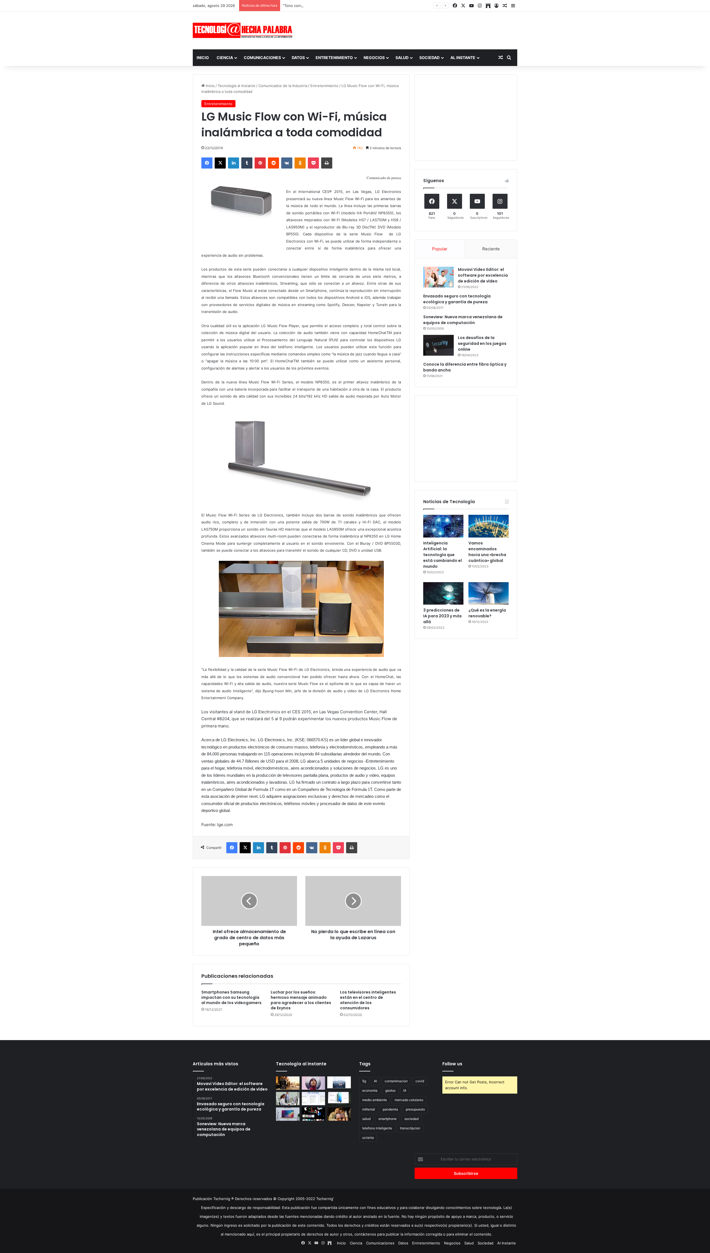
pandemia (390, 1109)
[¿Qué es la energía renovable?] (488, 593)
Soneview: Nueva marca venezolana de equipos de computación (463, 319)
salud (366, 1119)
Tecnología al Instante (236, 85)
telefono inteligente (377, 1128)
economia (369, 1090)
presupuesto (415, 1109)
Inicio (203, 57)
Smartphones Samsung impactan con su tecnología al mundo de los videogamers (231, 997)
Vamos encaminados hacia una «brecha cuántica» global (487, 551)
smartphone (387, 1119)
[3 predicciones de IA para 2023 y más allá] (443, 593)
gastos (390, 1090)
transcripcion (410, 1128)
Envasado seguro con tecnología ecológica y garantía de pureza (457, 299)
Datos (298, 57)
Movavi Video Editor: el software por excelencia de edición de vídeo (483, 275)
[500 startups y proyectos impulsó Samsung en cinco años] (313, 1114)
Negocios (374, 57)
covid (419, 1081)
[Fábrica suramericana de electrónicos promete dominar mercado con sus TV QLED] (288, 1114)
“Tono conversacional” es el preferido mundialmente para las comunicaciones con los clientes (364, 5)
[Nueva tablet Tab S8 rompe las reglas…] (339, 1114)
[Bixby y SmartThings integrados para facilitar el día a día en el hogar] (313, 1098)
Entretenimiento (334, 57)
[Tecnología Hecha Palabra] (244, 30)
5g (364, 1081)
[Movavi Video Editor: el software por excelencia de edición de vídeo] (438, 277)
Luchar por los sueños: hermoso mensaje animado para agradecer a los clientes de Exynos (301, 1000)
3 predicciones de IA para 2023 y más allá (442, 616)
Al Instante (462, 57)
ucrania (368, 1137)
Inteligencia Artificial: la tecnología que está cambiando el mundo (442, 554)
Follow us (452, 1064)
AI (375, 1081)
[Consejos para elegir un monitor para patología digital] (288, 1098)
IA (404, 1090)
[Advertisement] (410, 29)
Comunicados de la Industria (282, 85)
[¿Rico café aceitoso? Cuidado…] (288, 1083)
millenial (368, 1109)
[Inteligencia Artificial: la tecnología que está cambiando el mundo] (443, 526)
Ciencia (225, 57)
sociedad (411, 1119)
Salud (402, 57)
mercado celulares (409, 1100)
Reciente (491, 248)
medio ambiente (374, 1100)
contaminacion (396, 1081)
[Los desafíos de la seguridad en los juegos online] (438, 345)
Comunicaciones (262, 57)
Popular (439, 248)
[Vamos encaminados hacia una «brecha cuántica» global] (488, 526)
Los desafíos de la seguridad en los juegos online (482, 343)
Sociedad (429, 57)
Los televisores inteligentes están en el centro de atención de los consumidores (368, 1000)
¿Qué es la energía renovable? (487, 613)
